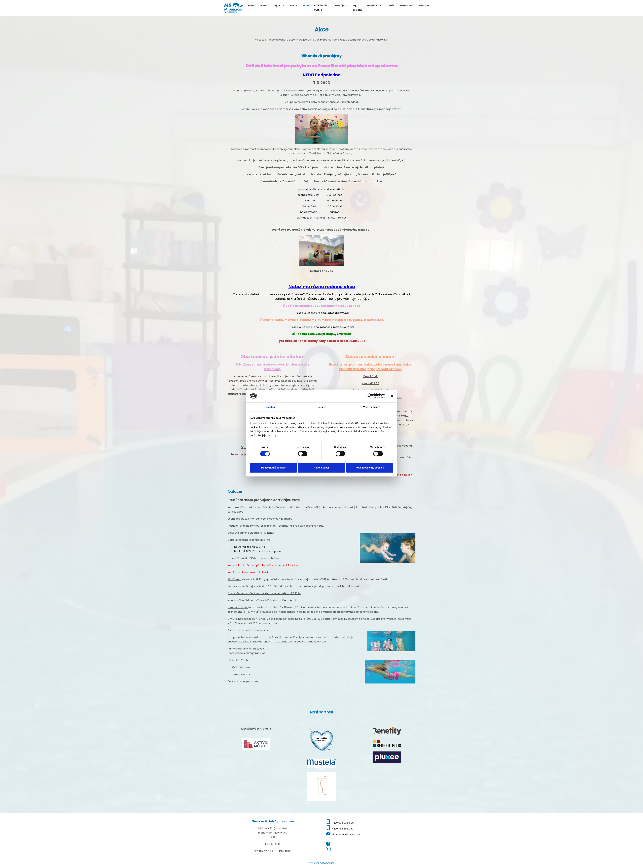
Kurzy (293, 5)
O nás (263, 5)
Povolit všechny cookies (369, 467)
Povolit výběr (321, 467)
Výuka (278, 5)
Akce (305, 5)
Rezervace (406, 5)
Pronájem (341, 5)
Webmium (328, 862)
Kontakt (424, 5)
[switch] (302, 453)
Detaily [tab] (321, 407)
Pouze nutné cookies (273, 467)
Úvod (251, 5)
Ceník (390, 5)
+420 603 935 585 (343, 822)
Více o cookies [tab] (371, 407)
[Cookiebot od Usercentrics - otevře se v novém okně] (370, 396)
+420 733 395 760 (342, 828)
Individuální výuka (321, 8)
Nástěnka (373, 5)
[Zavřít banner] (392, 396)
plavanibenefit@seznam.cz (349, 834)
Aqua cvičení (357, 8)
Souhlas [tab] (271, 407)
